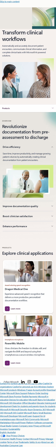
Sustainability (14, 429)
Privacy (42, 438)
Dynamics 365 (39, 409)
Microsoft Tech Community (28, 419)
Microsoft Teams (31, 412)
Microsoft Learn (25, 416)
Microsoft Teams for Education (42, 399)
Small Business (45, 412)
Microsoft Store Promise (10, 396)
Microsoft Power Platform (22, 422)
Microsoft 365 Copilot (13, 412)
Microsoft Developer (9, 416)
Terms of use (12, 442)
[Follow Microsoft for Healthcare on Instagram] (29, 382)
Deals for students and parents (25, 406)
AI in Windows (40, 386)
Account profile (39, 389)
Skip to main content (9, 1)
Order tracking (41, 393)
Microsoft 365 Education (10, 402)
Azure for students (47, 406)
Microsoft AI (5, 409)
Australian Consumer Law (11, 445)
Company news (26, 425)
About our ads (47, 442)
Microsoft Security (19, 409)
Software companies (43, 422)
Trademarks (24, 442)
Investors (4, 429)
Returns (31, 393)
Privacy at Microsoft (42, 425)
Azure (30, 409)
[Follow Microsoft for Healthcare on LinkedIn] (23, 382)
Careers (15, 425)
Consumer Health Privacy (11, 438)
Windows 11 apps (24, 389)
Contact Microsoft (30, 438)
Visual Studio (5, 425)
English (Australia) (8, 432)
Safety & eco (35, 442)
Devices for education (18, 399)
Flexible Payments (29, 396)
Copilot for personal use (22, 386)
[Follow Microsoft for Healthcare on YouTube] (36, 382)
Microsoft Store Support (16, 393)
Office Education (29, 402)
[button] (28, 108)
